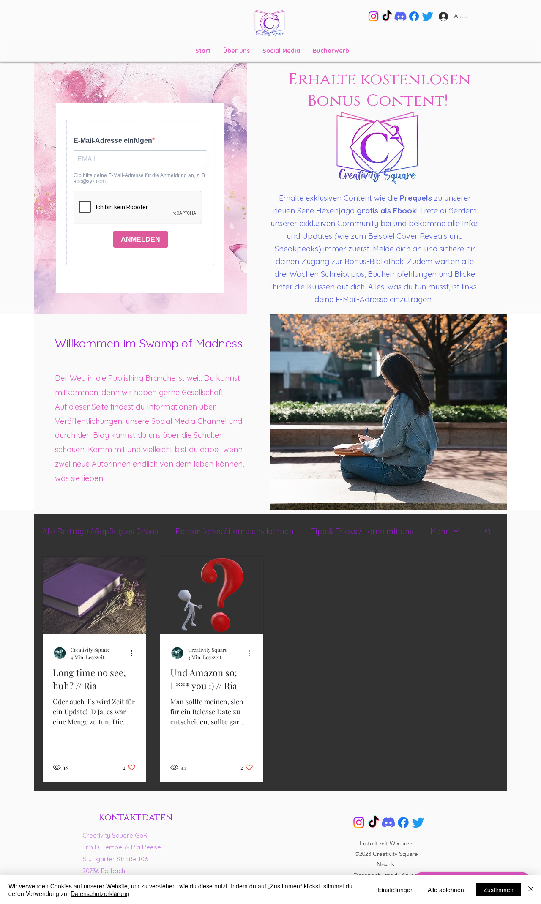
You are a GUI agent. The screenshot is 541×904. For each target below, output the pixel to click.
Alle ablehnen (446, 889)
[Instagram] (373, 16)
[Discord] (400, 16)
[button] (488, 531)
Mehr (439, 531)
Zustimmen (499, 889)
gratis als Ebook (386, 211)
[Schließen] (531, 889)
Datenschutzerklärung (100, 893)
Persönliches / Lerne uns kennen (234, 531)
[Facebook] (414, 16)
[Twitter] (427, 16)
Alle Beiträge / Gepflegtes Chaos (100, 531)
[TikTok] (386, 16)
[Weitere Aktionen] (134, 653)
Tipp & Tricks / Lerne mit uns (362, 531)
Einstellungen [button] (396, 889)
